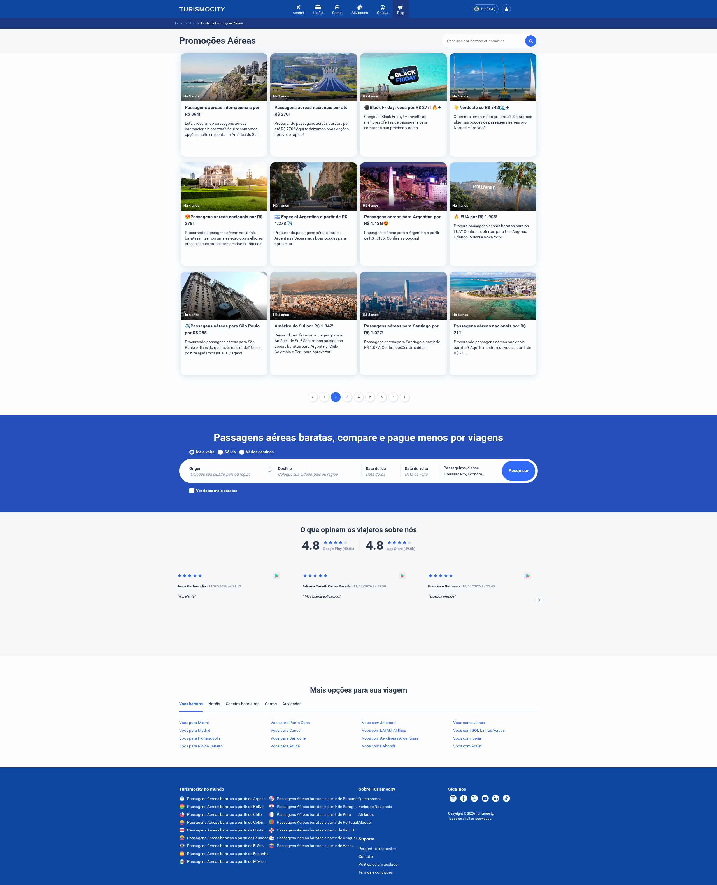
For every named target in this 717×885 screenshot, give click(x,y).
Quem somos (369, 798)
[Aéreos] (202, 9)
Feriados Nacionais (375, 806)
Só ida (230, 452)
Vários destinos (260, 452)
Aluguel (364, 822)
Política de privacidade (377, 864)
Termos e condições (375, 872)
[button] (506, 8)
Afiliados (366, 814)
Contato (365, 856)
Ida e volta (205, 452)
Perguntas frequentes (377, 848)
